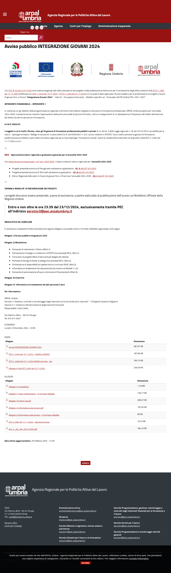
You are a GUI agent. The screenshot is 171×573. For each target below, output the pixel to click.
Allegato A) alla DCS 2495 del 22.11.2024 (27, 368)
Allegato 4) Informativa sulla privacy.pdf (26, 407)
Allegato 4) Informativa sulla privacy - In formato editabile (34, 415)
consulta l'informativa (138, 558)
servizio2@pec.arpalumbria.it (72, 540)
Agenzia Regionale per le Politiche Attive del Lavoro (78, 15)
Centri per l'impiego (13, 525)
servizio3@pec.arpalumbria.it (49, 211)
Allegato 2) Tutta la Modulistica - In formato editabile (32, 393)
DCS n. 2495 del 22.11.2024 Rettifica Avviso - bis (30, 361)
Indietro (85, 463)
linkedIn (37, 27)
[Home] (26, 15)
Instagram (41, 27)
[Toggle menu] (5, 14)
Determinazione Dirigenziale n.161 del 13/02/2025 (32, 161)
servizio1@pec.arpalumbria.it (72, 531)
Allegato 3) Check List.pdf (20, 400)
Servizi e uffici (11, 522)
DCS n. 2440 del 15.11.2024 (45, 93)
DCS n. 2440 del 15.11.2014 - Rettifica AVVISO (29, 354)
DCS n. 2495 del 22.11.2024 (73, 93)
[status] (41, 37)
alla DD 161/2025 (85, 168)
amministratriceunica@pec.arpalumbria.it (77, 510)
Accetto (85, 563)
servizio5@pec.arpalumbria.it (127, 537)
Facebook (32, 27)
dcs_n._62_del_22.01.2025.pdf (23, 429)
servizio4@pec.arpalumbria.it (127, 525)
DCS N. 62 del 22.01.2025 (20, 90)
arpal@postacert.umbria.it (20, 516)
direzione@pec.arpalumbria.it (72, 519)
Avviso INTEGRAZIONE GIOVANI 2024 (25, 347)
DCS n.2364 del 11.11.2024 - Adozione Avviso (29, 422)
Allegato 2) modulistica (19, 386)
